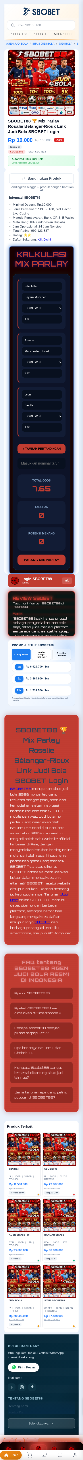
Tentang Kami (18, 1406)
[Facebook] (11, 1387)
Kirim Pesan (26, 1368)
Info (67, 581)
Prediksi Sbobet (61, 654)
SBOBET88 (19, 34)
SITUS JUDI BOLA (43, 43)
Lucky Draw (21, 655)
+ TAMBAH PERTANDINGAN (42, 449)
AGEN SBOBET (65, 34)
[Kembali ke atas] (74, 1430)
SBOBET (40, 34)
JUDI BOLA (65, 43)
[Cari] (13, 25)
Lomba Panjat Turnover (41, 655)
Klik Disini (44, 240)
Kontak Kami (17, 1413)
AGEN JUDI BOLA (17, 43)
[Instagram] (22, 1387)
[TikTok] (32, 1387)
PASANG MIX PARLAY (41, 560)
